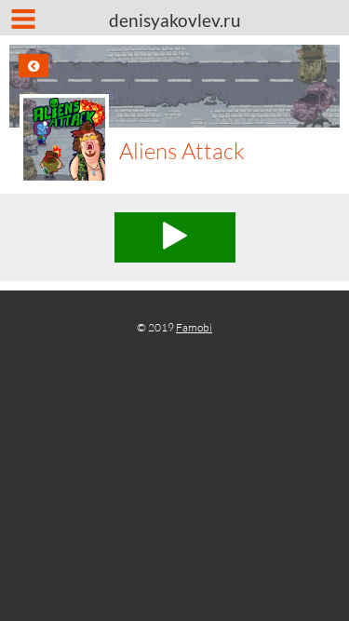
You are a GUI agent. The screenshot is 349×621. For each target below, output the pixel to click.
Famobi (194, 327)
